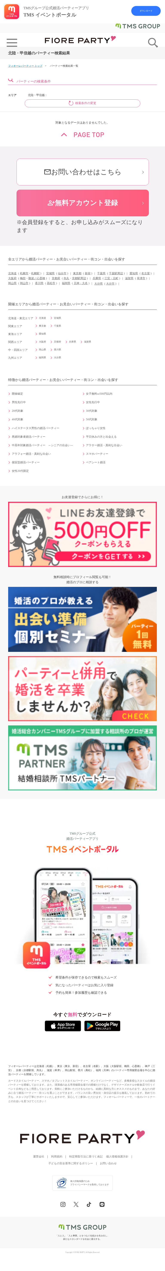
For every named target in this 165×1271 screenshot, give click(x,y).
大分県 (98, 283)
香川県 (39, 283)
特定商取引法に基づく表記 (86, 1156)
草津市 (141, 278)
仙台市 (62, 273)
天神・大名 (81, 283)
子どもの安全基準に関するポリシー (70, 1163)
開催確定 (17, 393)
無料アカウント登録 (82, 203)
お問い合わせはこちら (83, 172)
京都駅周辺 (79, 278)
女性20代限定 (20, 470)
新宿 (87, 273)
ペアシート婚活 (95, 462)
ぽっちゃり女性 (95, 428)
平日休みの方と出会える (101, 436)
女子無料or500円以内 (99, 393)
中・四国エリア (18, 349)
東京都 (77, 273)
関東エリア (15, 326)
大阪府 (12, 278)
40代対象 (17, 419)
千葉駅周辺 (116, 273)
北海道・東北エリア (20, 318)
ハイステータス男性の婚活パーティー (35, 428)
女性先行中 (93, 402)
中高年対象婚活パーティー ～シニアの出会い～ (42, 445)
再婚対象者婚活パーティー (28, 436)
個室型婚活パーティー (26, 462)
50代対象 (91, 419)
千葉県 (101, 273)
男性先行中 (19, 402)
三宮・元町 (111, 278)
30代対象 (91, 410)
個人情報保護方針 (117, 1156)
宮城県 (50, 273)
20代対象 (17, 410)
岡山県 (12, 283)
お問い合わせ (108, 1163)
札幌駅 (35, 273)
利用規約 (56, 1156)
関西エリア (15, 342)
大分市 (110, 283)
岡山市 (24, 283)
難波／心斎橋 (36, 278)
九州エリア (15, 357)
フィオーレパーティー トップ (25, 65)
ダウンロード (146, 11)
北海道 (12, 273)
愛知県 (134, 273)
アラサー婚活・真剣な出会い (104, 445)
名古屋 (145, 273)
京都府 (56, 278)
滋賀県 (129, 278)
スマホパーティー (97, 453)
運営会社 (38, 1156)
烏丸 (66, 278)
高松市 (51, 283)
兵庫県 (97, 278)
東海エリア (15, 334)
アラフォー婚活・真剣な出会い (31, 453)
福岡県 (66, 283)
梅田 (23, 278)
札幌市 (24, 273)
